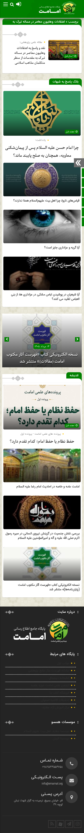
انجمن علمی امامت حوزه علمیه (50, 685)
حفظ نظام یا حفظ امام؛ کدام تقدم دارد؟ (42, 442)
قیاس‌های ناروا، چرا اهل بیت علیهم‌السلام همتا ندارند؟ (46, 200)
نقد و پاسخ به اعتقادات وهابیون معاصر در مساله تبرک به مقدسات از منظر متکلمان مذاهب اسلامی (29, 55)
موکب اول (63, 663)
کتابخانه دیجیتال (59, 678)
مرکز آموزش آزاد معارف (55, 707)
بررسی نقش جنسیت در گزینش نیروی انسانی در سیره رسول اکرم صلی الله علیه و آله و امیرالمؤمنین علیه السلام (43, 536)
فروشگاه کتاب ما (59, 693)
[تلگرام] (69, 824)
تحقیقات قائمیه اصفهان (55, 700)
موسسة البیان (61, 738)
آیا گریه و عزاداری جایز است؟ (62, 247)
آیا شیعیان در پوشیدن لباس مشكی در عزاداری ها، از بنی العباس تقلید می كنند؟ (45, 297)
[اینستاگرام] (77, 824)
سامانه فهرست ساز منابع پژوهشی (48, 670)
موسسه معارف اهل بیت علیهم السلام (46, 731)
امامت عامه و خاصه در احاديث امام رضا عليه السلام (48, 486)
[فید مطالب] (52, 824)
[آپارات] (60, 824)
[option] (42, 340)
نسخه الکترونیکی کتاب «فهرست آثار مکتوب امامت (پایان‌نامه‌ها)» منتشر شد (49, 587)
